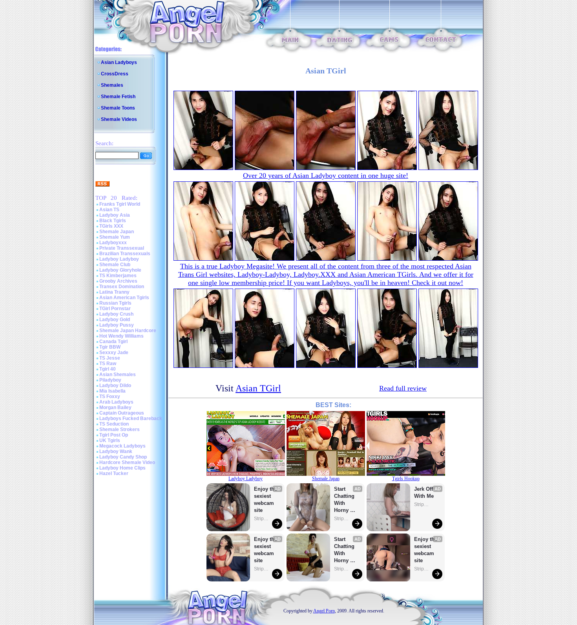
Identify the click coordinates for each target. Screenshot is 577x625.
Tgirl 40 (107, 369)
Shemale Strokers (119, 429)
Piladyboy (110, 380)
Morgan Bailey (115, 407)
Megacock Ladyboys (122, 446)
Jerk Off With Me (424, 492)
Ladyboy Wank (115, 451)
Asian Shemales (117, 374)
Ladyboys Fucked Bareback (130, 418)
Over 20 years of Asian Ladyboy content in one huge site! (325, 175)
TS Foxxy (109, 396)
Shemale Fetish (118, 96)
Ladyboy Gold (114, 319)
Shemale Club (114, 264)
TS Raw (107, 363)
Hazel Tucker (113, 473)
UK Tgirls (109, 440)
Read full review (403, 388)
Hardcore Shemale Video (127, 462)
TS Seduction (114, 424)
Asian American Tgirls (124, 297)
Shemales (112, 85)
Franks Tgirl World (119, 204)
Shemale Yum (114, 237)
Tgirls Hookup (406, 478)
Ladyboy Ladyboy (119, 259)
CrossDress (114, 74)
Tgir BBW (110, 347)
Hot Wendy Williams (121, 336)
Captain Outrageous (121, 413)
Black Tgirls (112, 220)
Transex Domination (121, 286)
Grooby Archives (118, 281)
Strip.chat (262, 518)
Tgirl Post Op (113, 435)
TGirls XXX (111, 226)
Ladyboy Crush (116, 314)
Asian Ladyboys (119, 62)
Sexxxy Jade (113, 352)
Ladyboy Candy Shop (123, 457)
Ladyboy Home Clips (122, 468)
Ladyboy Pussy (116, 325)
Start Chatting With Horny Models (345, 500)
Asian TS (109, 209)
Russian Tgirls (115, 303)
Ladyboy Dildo (115, 385)
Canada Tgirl (113, 341)
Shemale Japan (116, 231)
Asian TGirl (258, 388)
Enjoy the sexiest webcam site (266, 499)
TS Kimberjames (118, 275)
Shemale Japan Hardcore (127, 330)
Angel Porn (324, 611)
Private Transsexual (121, 248)
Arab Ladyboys (116, 402)
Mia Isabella (112, 391)
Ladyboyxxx (113, 242)
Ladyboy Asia (114, 215)
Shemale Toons (118, 108)
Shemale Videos (119, 119)
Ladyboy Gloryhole (120, 270)
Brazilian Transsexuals (124, 253)
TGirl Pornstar (115, 308)
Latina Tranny (114, 292)
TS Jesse (109, 358)
